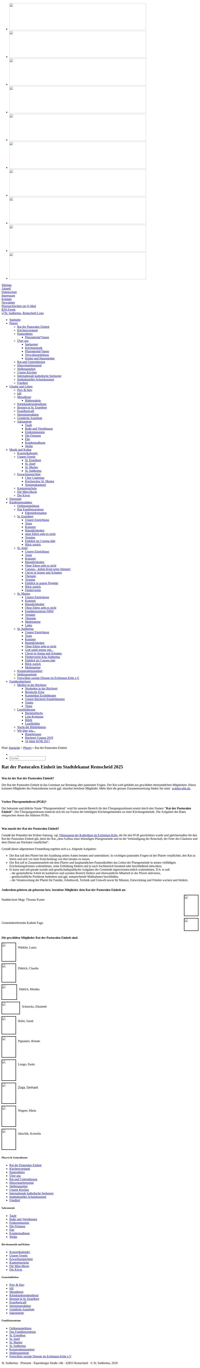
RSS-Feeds (8, 309)
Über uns (23, 340)
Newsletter (8, 302)
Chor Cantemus (34, 477)
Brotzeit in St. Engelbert (32, 407)
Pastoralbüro (25, 333)
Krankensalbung (35, 442)
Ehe (27, 439)
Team (28, 523)
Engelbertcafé (25, 411)
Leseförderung (26, 709)
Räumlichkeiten (34, 530)
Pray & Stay (24, 390)
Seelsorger (31, 344)
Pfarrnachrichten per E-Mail (19, 306)
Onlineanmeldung (28, 506)
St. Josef (30, 463)
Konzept (30, 527)
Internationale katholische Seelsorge (39, 376)
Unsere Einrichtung (37, 520)
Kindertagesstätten (20, 502)
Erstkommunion (35, 432)
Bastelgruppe (33, 734)
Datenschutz (9, 292)
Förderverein (33, 590)
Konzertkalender (27, 453)
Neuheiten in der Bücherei (41, 688)
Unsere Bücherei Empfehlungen (45, 699)
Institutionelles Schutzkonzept (35, 379)
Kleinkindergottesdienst (31, 404)
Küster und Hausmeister (40, 358)
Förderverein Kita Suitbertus (42, 657)
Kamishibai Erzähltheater (40, 695)
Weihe (29, 446)
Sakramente (24, 421)
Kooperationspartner (29, 671)
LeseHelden (32, 723)
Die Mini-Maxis (27, 491)
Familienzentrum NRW (39, 611)
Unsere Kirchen (27, 372)
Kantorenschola (27, 488)
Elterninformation (36, 513)
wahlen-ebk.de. (181, 788)
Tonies (29, 702)
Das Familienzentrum (30, 509)
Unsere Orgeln (26, 456)
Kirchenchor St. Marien (39, 481)
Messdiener (24, 397)
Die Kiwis (23, 495)
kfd (19, 393)
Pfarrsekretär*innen (37, 337)
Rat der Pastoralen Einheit (33, 326)
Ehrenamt (15, 498)
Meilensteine (33, 621)
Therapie (30, 576)
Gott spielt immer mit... (39, 650)
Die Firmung (33, 435)
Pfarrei (13, 323)
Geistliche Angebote (29, 418)
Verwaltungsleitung (37, 354)
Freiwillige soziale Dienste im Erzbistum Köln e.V (48, 678)
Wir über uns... (26, 730)
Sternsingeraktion (28, 414)
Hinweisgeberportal (29, 365)
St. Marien (31, 467)
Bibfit (28, 720)
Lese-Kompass (34, 716)
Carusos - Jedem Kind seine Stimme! (48, 569)
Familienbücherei (20, 681)
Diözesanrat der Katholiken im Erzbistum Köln (88, 835)
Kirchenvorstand (27, 330)
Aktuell (6, 288)
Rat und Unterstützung (31, 362)
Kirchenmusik (33, 347)
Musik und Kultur (20, 449)
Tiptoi (28, 706)
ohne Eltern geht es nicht (40, 534)
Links (28, 625)
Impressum (8, 295)
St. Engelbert (33, 460)
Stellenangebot (26, 369)
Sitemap (7, 285)
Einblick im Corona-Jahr (40, 541)
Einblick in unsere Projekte (41, 583)
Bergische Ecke (34, 692)
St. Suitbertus (33, 470)
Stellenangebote (27, 674)
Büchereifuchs (34, 713)
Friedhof (22, 383)
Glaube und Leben (20, 386)
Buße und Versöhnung (39, 428)
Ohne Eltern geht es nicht (40, 565)
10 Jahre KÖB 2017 (37, 741)
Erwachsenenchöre (29, 474)
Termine (30, 537)
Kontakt (7, 299)
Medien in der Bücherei (31, 685)
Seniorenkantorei (35, 484)
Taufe (28, 425)
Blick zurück (33, 544)
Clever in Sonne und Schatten (43, 572)
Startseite (15, 319)
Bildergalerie (33, 400)
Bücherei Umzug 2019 (39, 737)
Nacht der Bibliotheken (31, 727)
